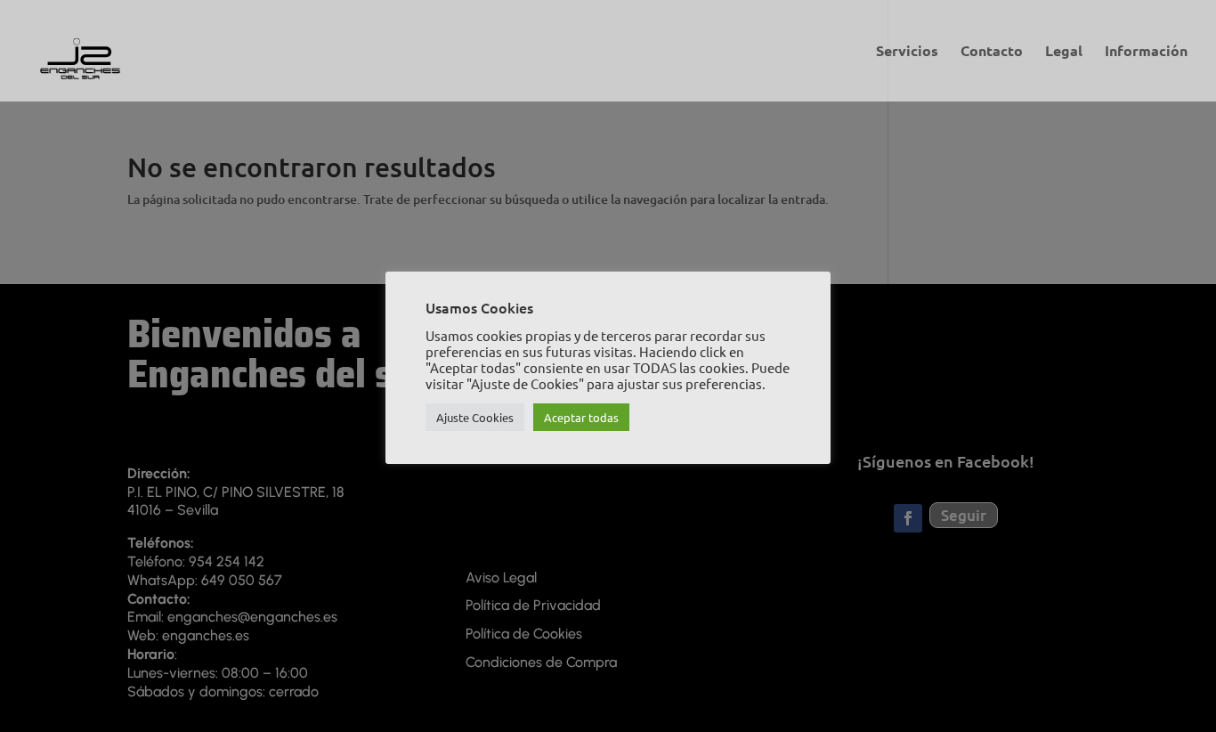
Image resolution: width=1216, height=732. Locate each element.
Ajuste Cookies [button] (475, 417)
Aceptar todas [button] (581, 417)
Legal (1063, 52)
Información (1146, 52)
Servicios (907, 52)
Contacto (992, 52)
